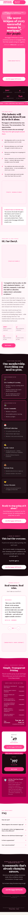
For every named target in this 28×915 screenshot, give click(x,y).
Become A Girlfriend (17, 2)
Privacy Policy (12, 909)
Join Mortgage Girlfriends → (14, 79)
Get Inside (14, 769)
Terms (17, 909)
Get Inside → (8, 345)
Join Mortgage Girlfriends (14, 747)
